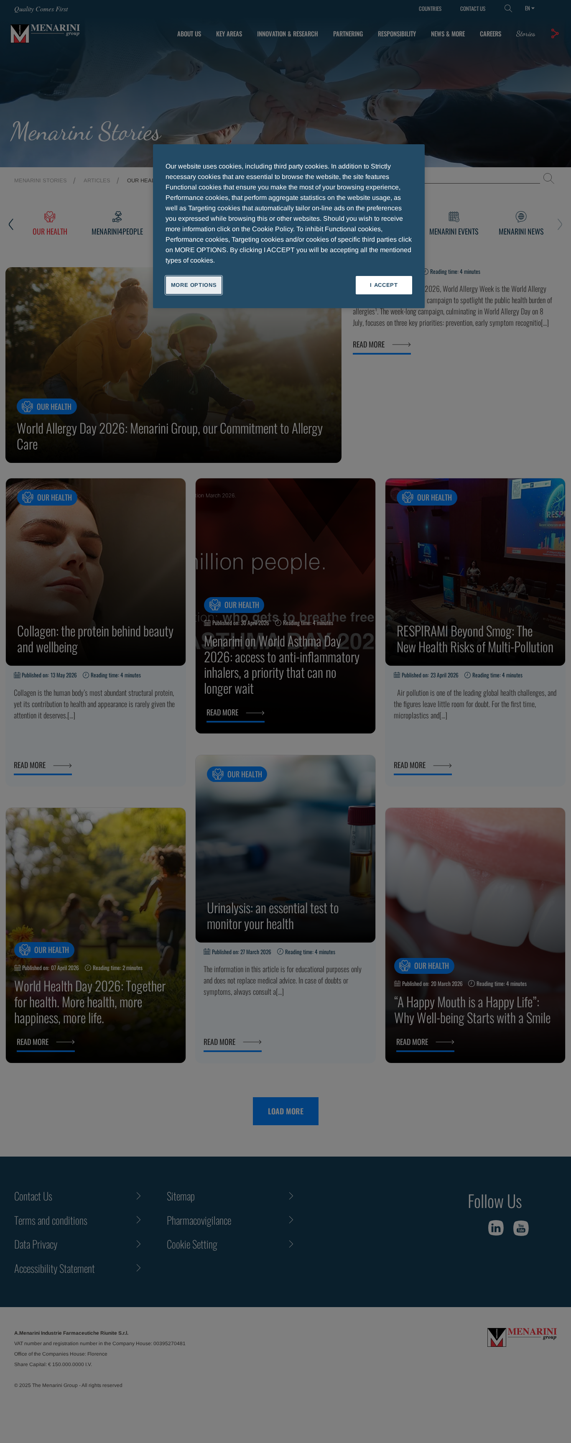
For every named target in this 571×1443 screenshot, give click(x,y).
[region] (289, 226)
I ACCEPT (384, 285)
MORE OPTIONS (194, 285)
